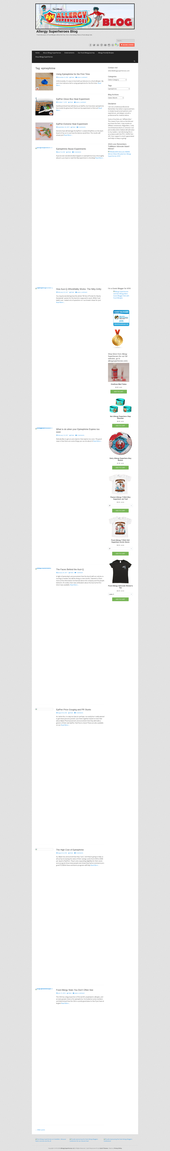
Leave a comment (82, 77)
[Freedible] (116, 46)
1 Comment (79, 572)
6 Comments (77, 152)
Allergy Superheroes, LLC (68, 1148)
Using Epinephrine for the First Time (73, 74)
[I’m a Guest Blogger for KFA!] (121, 298)
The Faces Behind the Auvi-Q (70, 569)
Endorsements (69, 53)
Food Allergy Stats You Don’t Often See (74, 990)
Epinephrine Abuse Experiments (71, 149)
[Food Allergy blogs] (117, 348)
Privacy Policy (118, 1148)
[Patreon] (127, 46)
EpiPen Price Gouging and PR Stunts (73, 709)
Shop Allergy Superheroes (44, 57)
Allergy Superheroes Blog (57, 31)
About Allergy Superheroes (52, 53)
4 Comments (82, 127)
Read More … (68, 135)
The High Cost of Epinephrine (70, 850)
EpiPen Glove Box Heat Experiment (73, 99)
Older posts (40, 1130)
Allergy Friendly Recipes (106, 53)
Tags (110, 86)
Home (37, 53)
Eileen (72, 77)
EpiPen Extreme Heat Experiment (72, 124)
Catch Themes (104, 1148)
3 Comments (79, 853)
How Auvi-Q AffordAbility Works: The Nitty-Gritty (78, 289)
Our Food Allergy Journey (86, 53)
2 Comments (80, 435)
